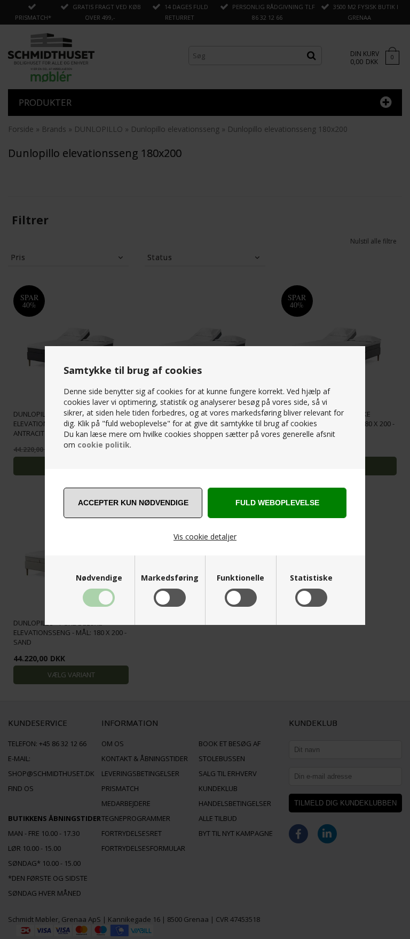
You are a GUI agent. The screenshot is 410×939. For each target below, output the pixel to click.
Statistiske (311, 578)
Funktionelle (240, 578)
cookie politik (103, 445)
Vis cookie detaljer (205, 536)
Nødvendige (99, 578)
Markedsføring (170, 578)
